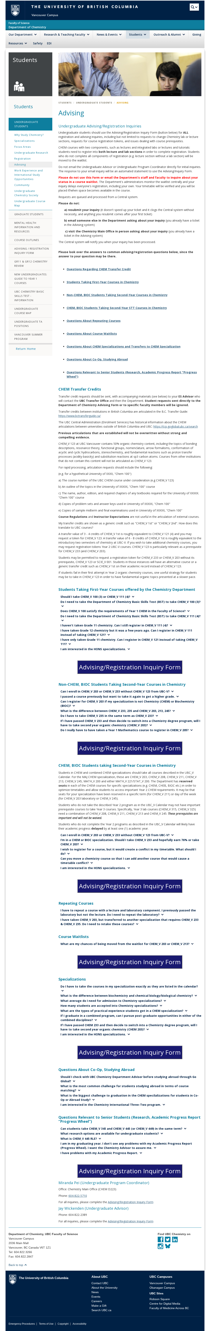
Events (95, 1296)
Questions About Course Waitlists (92, 334)
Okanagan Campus (162, 1287)
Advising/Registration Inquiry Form (130, 667)
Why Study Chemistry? (29, 135)
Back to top (16, 1265)
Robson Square (160, 1299)
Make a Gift (98, 1305)
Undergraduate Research (31, 152)
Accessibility (79, 1323)
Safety (38, 43)
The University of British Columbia (17, 10)
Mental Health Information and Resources (27, 227)
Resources (16, 43)
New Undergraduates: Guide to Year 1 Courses (30, 279)
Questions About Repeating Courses (94, 321)
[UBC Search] (194, 7)
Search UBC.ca (101, 1310)
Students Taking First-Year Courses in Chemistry (103, 282)
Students (136, 34)
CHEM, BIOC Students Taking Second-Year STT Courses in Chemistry (117, 308)
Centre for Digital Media (165, 1303)
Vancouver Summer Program (28, 337)
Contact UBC (99, 1283)
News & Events (107, 34)
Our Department (21, 34)
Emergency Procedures (22, 1323)
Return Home (26, 349)
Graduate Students (28, 214)
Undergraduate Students (26, 124)
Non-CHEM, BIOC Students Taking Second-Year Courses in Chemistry (117, 295)
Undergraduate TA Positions (28, 324)
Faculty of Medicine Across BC (169, 1308)
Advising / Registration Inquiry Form (31, 251)
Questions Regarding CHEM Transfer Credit (99, 269)
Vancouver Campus (162, 1283)
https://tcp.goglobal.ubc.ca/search (175, 426)
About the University (104, 1287)
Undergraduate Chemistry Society (26, 193)
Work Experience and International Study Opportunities (28, 175)
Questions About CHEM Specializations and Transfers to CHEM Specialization (123, 346)
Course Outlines (26, 240)
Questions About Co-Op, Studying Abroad (97, 359)
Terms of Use (46, 1323)
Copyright (63, 1323)
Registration (22, 158)
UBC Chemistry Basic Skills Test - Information (29, 296)
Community (22, 185)
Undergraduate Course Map (30, 203)
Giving (196, 34)
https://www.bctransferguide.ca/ (79, 416)
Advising (20, 164)
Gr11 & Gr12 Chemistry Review (31, 264)
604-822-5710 (77, 1196)
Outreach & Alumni (168, 34)
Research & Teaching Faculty (65, 34)
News (95, 1292)
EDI (49, 43)
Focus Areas (22, 147)
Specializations (24, 141)
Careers (96, 1301)
